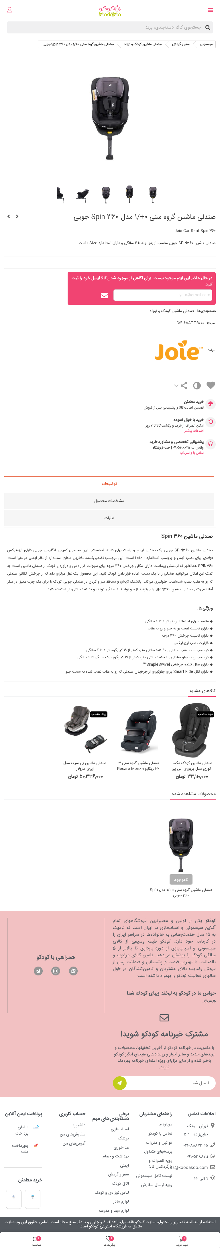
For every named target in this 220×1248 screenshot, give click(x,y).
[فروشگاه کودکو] (110, 10)
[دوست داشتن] (210, 386)
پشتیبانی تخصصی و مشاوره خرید (177, 442)
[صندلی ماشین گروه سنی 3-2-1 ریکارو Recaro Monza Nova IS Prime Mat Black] (138, 730)
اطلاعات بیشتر (194, 431)
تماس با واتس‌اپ (192, 453)
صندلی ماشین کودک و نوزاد (172, 311)
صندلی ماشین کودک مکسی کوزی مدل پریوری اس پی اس (191, 769)
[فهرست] (210, 10)
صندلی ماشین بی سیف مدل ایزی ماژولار (85, 766)
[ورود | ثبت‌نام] (9, 10)
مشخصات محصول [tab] (109, 501)
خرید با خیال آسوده (189, 420)
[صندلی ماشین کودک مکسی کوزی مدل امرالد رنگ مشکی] (17, 217)
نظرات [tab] (109, 518)
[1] (120, 1083)
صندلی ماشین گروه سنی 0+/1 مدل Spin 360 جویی (181, 893)
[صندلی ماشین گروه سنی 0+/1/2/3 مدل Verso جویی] (8, 217)
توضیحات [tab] (109, 484)
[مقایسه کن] (196, 387)
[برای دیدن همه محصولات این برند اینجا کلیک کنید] (156, 350)
